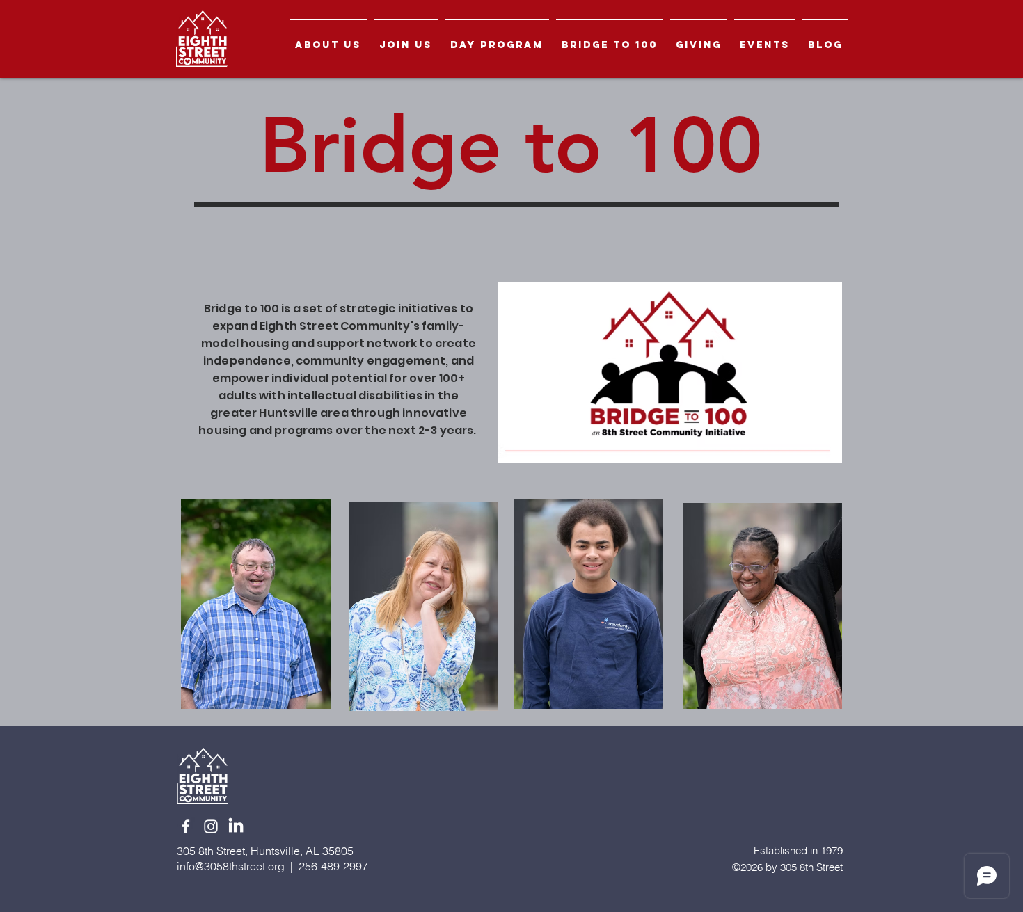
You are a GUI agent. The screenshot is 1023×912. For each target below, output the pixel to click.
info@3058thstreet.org (231, 866)
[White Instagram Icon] (211, 826)
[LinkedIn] (236, 826)
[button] (328, 38)
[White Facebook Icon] (186, 826)
